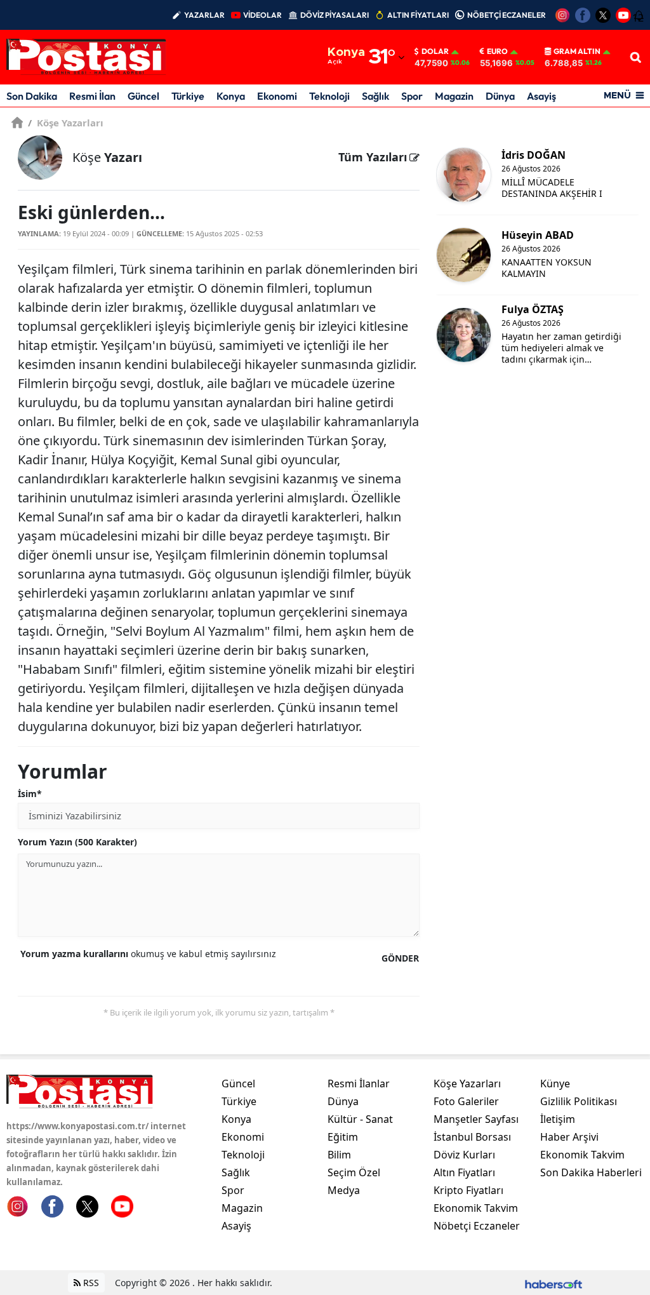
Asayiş (541, 96)
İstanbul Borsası (472, 1137)
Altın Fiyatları (464, 1172)
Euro (497, 51)
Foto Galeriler (466, 1101)
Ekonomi (277, 96)
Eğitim (343, 1137)
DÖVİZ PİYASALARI (334, 15)
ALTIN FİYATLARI (418, 15)
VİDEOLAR (262, 15)
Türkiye (187, 96)
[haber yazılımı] (553, 1282)
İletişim (557, 1119)
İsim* (30, 794)
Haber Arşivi (569, 1137)
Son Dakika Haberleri (591, 1172)
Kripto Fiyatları (468, 1190)
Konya (230, 96)
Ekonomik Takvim (476, 1208)
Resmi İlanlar (359, 1083)
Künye (555, 1083)
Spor (412, 96)
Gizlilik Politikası (578, 1101)
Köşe (107, 157)
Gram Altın (577, 51)
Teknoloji (329, 96)
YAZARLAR (204, 15)
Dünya (500, 96)
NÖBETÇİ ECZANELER (506, 15)
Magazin (454, 96)
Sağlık (375, 96)
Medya (344, 1190)
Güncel (143, 96)
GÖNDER (400, 958)
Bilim (339, 1155)
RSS (90, 1283)
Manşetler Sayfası (476, 1119)
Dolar (435, 51)
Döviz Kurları (464, 1155)
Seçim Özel (354, 1172)
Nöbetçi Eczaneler (477, 1226)
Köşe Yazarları (65, 122)
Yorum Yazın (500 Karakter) (77, 842)
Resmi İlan (92, 96)
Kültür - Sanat (360, 1119)
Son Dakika (31, 96)
